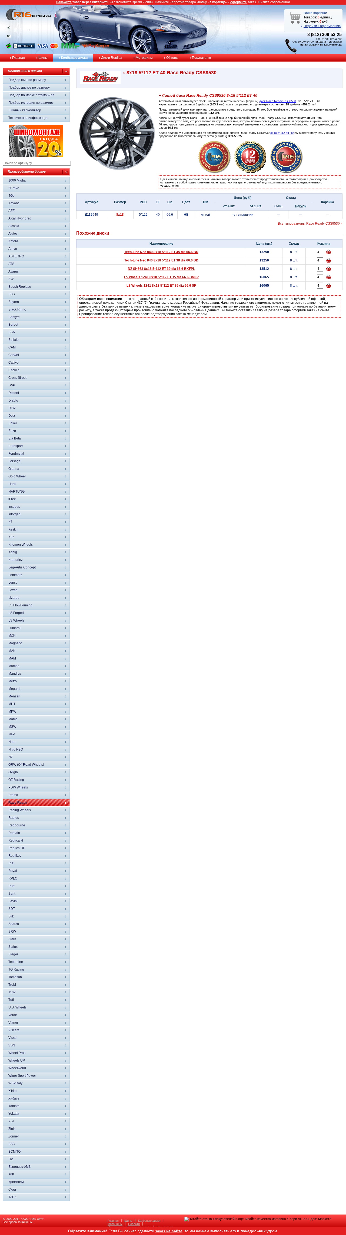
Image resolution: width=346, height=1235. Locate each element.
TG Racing (16, 969)
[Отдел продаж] (8, 37)
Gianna (13, 469)
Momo (13, 719)
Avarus (13, 271)
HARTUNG (16, 491)
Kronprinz (15, 560)
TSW (11, 992)
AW (11, 279)
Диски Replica (111, 58)
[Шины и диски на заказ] (286, 172)
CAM (12, 347)
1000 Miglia (17, 180)
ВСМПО (14, 1151)
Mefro (12, 681)
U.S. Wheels (17, 1007)
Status (13, 947)
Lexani (13, 590)
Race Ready (17, 802)
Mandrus (14, 673)
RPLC (12, 878)
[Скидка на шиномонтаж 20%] (36, 156)
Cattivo (13, 362)
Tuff (11, 1000)
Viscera (13, 1030)
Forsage (14, 461)
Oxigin (13, 772)
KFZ (11, 537)
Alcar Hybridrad (19, 218)
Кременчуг (16, 1182)
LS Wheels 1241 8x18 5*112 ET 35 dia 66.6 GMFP (161, 277)
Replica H (15, 840)
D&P (11, 385)
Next (11, 734)
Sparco (13, 924)
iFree (12, 499)
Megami (14, 689)
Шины (43, 58)
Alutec (13, 233)
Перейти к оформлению (322, 26)
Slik (11, 916)
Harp (12, 484)
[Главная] (8, 28)
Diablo (13, 400)
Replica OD (16, 848)
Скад (12, 1189)
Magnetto (15, 643)
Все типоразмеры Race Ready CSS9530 (309, 223)
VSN (11, 1045)
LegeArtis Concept (22, 567)
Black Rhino (17, 309)
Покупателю (201, 58)
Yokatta (13, 1114)
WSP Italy (15, 1083)
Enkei (12, 423)
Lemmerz (15, 575)
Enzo (12, 431)
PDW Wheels (18, 787)
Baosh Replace (19, 287)
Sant (11, 893)
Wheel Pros (16, 1053)
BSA (11, 332)
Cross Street (17, 378)
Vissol (12, 1038)
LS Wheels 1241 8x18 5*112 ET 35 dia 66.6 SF (161, 285)
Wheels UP (16, 1060)
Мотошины (144, 58)
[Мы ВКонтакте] (24, 47)
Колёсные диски (74, 58)
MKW (12, 711)
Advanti (13, 203)
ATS (11, 264)
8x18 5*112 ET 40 (282, 132)
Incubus (14, 507)
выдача (320, 41)
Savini (13, 901)
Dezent (13, 393)
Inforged (14, 514)
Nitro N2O (15, 749)
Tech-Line (15, 962)
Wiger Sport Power (22, 1076)
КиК (11, 1174)
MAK (11, 651)
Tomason (15, 977)
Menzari (14, 696)
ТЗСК (12, 1197)
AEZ (11, 211)
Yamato (13, 1106)
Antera (13, 241)
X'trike (12, 1091)
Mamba (13, 666)
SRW (12, 931)
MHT (11, 704)
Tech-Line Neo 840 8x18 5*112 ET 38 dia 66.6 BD (161, 260)
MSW (12, 727)
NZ (10, 757)
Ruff (11, 886)
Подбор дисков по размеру (29, 87)
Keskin (13, 529)
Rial (11, 863)
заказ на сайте (168, 1231)
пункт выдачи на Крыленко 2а (321, 44)
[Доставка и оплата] (214, 172)
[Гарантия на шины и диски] (250, 172)
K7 (10, 522)
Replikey (14, 856)
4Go (11, 196)
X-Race (13, 1098)
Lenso (13, 582)
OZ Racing (16, 780)
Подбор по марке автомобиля (31, 95)
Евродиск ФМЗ (19, 1167)
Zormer (13, 1136)
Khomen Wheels (20, 545)
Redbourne (16, 825)
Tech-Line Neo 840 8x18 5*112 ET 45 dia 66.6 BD (161, 252)
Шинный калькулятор (24, 110)
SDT (11, 909)
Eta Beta (14, 438)
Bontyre (14, 317)
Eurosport (15, 446)
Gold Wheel (17, 476)
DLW (11, 408)
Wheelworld (17, 1068)
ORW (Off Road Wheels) (26, 765)
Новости (134, 1224)
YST (11, 1121)
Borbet (13, 324)
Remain (14, 833)
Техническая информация (28, 118)
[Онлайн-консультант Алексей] (8, 47)
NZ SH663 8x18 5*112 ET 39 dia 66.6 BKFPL (161, 269)
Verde (12, 1015)
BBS (11, 294)
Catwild (13, 370)
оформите (238, 2)
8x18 (120, 214)
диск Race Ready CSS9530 (277, 101)
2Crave (13, 188)
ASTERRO (16, 256)
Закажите (64, 2)
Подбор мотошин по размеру (31, 103)
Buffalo (13, 340)
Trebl (12, 985)
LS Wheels (16, 620)
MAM (12, 658)
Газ (11, 1159)
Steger (13, 954)
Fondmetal (16, 453)
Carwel (13, 355)
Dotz (11, 416)
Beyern (13, 302)
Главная (18, 58)
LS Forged (16, 613)
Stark (12, 939)
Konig (12, 552)
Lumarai (14, 628)
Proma (13, 795)
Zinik (11, 1129)
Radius (13, 818)
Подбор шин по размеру (27, 80)
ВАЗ (11, 1144)
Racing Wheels (19, 810)
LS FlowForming (20, 605)
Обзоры (172, 58)
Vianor (13, 1022)
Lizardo (13, 598)
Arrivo (12, 249)
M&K (11, 636)
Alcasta (13, 226)
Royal (12, 871)
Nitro (11, 742)
